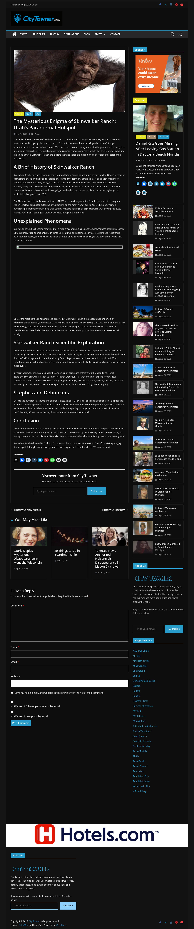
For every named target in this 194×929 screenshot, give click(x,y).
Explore (136, 685)
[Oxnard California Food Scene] (143, 251)
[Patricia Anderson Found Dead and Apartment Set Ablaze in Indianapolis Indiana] (143, 231)
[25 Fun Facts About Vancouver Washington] (143, 443)
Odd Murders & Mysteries (145, 726)
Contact (115, 34)
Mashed (137, 710)
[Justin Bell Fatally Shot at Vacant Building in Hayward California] (143, 353)
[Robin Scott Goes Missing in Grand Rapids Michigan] (143, 530)
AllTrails (136, 655)
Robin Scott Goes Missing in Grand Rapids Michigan (168, 527)
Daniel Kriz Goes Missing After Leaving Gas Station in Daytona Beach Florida (157, 149)
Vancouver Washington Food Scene (167, 474)
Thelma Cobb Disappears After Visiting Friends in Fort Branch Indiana (168, 387)
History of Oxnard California (164, 311)
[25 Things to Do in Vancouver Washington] (143, 407)
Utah (38, 114)
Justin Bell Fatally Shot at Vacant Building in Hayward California (167, 351)
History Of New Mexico (27, 510)
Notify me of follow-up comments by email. (35, 706)
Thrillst (136, 756)
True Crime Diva (141, 776)
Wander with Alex (141, 786)
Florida (152, 137)
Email (15, 661)
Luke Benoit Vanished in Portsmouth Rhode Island (168, 457)
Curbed (136, 675)
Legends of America (143, 705)
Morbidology (139, 721)
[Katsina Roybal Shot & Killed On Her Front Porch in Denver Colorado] (143, 270)
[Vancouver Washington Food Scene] (143, 476)
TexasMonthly (140, 751)
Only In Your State (142, 731)
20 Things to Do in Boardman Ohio (67, 553)
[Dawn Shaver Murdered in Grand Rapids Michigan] (143, 494)
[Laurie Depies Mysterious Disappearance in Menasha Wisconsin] (29, 529)
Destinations (71, 34)
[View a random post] (179, 34)
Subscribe (96, 491)
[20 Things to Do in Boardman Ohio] (69, 529)
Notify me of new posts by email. (29, 716)
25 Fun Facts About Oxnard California (164, 210)
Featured (19, 114)
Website (15, 676)
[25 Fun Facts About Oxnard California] (143, 212)
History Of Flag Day (113, 510)
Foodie (136, 695)
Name (15, 647)
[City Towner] (14, 34)
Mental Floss (139, 715)
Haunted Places (140, 700)
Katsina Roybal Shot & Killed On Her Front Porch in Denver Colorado (166, 268)
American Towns (141, 660)
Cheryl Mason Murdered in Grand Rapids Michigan (167, 547)
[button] (103, 34)
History (54, 34)
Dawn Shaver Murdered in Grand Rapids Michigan (167, 491)
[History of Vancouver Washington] (143, 512)
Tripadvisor (138, 771)
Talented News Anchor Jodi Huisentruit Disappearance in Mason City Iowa (107, 558)
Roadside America (142, 741)
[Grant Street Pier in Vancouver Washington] (143, 371)
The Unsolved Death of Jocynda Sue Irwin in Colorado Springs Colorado (166, 330)
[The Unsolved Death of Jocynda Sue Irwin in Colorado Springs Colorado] (143, 332)
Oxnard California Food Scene (167, 249)
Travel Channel (140, 766)
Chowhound (139, 670)
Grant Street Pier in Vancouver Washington (167, 369)
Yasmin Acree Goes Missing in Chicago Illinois (164, 423)
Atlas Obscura (140, 665)
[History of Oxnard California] (143, 313)
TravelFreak (138, 761)
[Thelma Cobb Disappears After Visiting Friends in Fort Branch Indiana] (143, 389)
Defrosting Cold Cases (144, 680)
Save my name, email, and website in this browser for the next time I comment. (59, 692)
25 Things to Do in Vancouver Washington (167, 405)
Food (87, 34)
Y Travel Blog (139, 791)
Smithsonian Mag (141, 746)
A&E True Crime (141, 650)
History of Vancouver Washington (165, 510)
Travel (24, 34)
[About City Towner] (153, 572)
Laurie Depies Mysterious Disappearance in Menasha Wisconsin (28, 557)
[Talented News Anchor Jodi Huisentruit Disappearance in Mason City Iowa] (110, 529)
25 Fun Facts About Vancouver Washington (167, 441)
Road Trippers (140, 736)
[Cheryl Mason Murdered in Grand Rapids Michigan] (143, 549)
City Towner (36, 134)
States (98, 34)
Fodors (136, 690)
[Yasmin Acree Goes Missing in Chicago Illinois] (143, 425)
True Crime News (141, 781)
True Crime (39, 34)
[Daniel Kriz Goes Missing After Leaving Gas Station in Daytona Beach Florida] (158, 118)
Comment (17, 605)
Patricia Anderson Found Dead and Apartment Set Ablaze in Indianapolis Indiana (167, 229)
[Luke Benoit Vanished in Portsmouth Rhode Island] (143, 459)
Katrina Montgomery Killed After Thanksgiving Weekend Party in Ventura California (168, 291)
